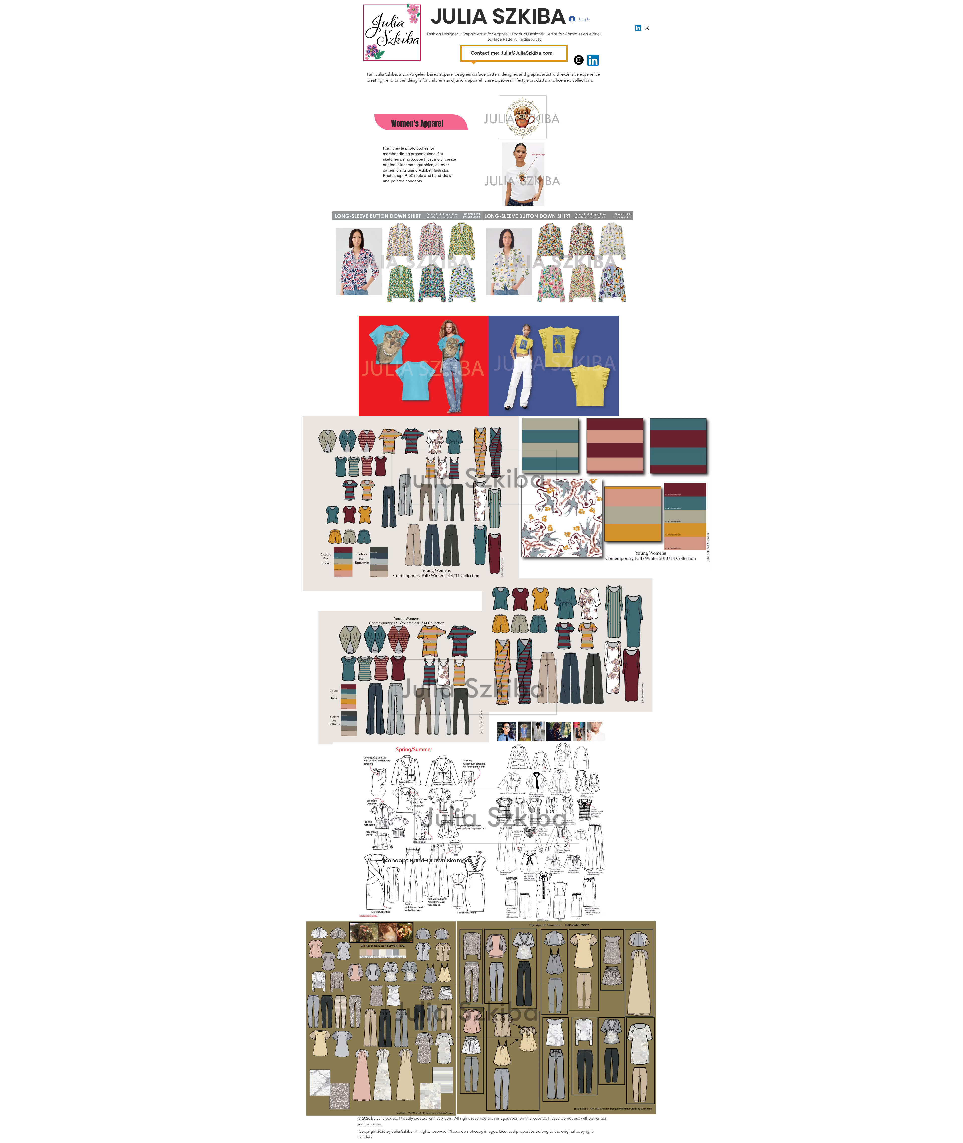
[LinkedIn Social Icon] (638, 28)
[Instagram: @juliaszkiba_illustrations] (579, 60)
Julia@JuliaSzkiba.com (526, 53)
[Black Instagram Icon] (647, 28)
